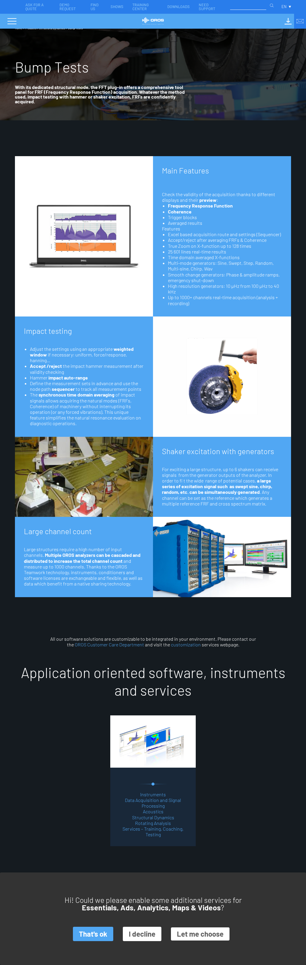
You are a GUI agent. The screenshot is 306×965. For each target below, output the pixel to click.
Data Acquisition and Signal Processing (153, 803)
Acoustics (153, 811)
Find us (95, 6)
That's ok (93, 933)
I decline (142, 933)
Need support (207, 6)
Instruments (153, 794)
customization (186, 644)
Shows (117, 6)
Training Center (140, 6)
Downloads (178, 6)
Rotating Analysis (153, 823)
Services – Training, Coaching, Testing (153, 831)
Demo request (67, 6)
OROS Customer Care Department (109, 644)
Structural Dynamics (153, 817)
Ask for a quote (34, 6)
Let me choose (200, 933)
